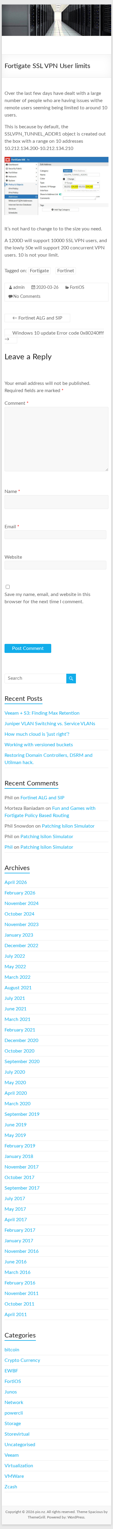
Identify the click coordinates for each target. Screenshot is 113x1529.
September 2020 (22, 1061)
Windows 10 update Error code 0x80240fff (54, 336)
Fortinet (65, 270)
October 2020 (19, 1051)
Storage (13, 1423)
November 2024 (22, 903)
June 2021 (16, 1008)
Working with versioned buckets (39, 744)
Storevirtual (17, 1434)
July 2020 (15, 1072)
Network (14, 1402)
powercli (14, 1413)
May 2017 (15, 1209)
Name (12, 491)
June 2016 (16, 1261)
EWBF (11, 1370)
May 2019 (15, 1135)
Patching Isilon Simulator (68, 826)
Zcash (11, 1486)
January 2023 (19, 935)
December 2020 (21, 1040)
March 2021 (17, 1019)
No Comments (26, 297)
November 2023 (22, 924)
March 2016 (17, 1272)
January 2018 (19, 1156)
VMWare (14, 1476)
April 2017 (16, 1219)
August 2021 (18, 987)
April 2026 (16, 882)
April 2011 (16, 1314)
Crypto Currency (22, 1360)
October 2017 (19, 1177)
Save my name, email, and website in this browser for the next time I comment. (47, 598)
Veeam (12, 1455)
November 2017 (22, 1167)
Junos (11, 1392)
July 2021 (15, 998)
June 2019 (16, 1124)
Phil (9, 847)
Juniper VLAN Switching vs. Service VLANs (50, 723)
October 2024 (19, 914)
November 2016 (22, 1251)
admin (19, 288)
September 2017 (22, 1188)
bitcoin (12, 1349)
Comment (17, 403)
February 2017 (20, 1230)
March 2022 (17, 977)
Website (13, 557)
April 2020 (16, 1093)
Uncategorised (20, 1444)
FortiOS (77, 288)
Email (12, 526)
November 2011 (22, 1293)
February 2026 (20, 893)
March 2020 (17, 1103)
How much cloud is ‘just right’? (37, 734)
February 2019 (20, 1146)
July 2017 (15, 1198)
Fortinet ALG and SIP (37, 318)
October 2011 (19, 1304)
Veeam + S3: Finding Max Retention (42, 713)
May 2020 (15, 1082)
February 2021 (20, 1030)
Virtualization (19, 1465)
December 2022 (21, 945)
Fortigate (39, 270)
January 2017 (19, 1240)
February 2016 (20, 1283)
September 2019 (22, 1114)
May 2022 (15, 966)
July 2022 (15, 956)
